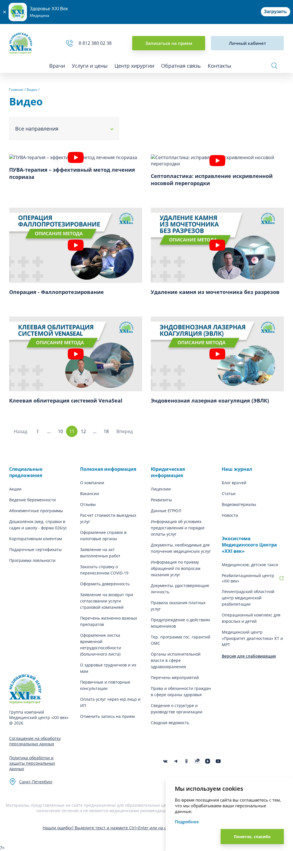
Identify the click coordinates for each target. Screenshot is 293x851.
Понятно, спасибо (252, 836)
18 (106, 431)
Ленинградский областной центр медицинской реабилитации (248, 598)
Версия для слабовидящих (249, 656)
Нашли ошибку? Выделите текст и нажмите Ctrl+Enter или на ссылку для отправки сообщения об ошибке (147, 827)
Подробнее (187, 821)
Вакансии (89, 493)
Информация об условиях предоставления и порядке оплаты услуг (178, 528)
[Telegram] (175, 761)
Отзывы (88, 504)
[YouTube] (218, 761)
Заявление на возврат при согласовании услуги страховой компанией (106, 601)
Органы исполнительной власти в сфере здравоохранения (176, 660)
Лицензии (161, 489)
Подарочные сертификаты (35, 549)
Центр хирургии (134, 65)
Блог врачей (234, 482)
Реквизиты (161, 499)
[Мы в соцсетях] (186, 761)
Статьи (228, 493)
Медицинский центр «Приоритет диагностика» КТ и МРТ (252, 638)
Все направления (36, 128)
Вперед (124, 431)
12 (83, 431)
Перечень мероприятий (175, 677)
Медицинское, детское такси (250, 564)
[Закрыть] (4, 12)
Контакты (219, 65)
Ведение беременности (32, 499)
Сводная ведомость (170, 722)
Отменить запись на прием (107, 716)
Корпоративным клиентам (35, 538)
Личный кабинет (247, 43)
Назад (20, 431)
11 (71, 431)
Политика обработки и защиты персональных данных (32, 763)
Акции (15, 489)
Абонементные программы (36, 510)
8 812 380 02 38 (96, 43)
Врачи (57, 65)
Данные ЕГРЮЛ (166, 510)
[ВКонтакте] (165, 761)
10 (60, 431)
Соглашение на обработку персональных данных (35, 741)
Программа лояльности (32, 560)
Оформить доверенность (105, 583)
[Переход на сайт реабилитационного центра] (281, 578)
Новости (230, 515)
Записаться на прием (168, 43)
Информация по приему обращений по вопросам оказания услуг (175, 568)
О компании (92, 482)
